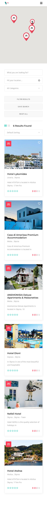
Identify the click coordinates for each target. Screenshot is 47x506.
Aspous (10, 357)
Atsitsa (10, 474)
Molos (10, 241)
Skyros (17, 177)
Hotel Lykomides (17, 174)
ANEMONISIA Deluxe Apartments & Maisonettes (22, 296)
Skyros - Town (20, 417)
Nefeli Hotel (14, 413)
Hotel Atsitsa (14, 470)
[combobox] (23, 88)
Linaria (10, 177)
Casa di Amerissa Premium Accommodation (22, 236)
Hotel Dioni (13, 353)
